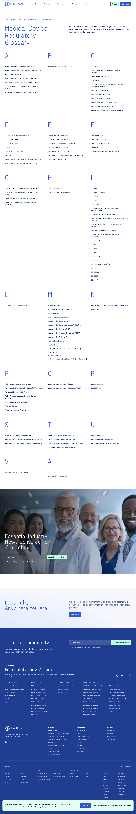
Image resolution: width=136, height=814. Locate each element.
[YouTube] (10, 742)
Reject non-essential (101, 805)
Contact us (126, 4)
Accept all (85, 805)
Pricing (114, 4)
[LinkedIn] (6, 742)
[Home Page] (14, 4)
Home (7, 19)
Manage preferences (121, 805)
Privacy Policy (40, 807)
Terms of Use (31, 562)
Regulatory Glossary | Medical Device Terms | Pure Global (33, 19)
